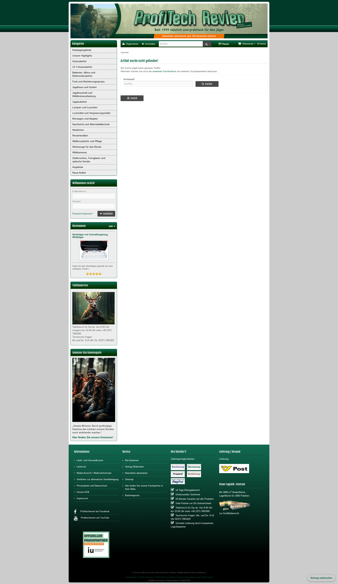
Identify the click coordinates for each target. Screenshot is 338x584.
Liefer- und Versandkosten (90, 460)
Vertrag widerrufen (321, 577)
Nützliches (78, 129)
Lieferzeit (81, 466)
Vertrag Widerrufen (134, 466)
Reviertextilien (80, 135)
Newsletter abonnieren (136, 473)
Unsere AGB (83, 492)
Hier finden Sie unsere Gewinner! (92, 437)
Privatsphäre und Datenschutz (92, 485)
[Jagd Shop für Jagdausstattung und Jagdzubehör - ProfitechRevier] (169, 21)
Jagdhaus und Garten (84, 87)
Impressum (82, 498)
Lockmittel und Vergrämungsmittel (91, 113)
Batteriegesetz (132, 495)
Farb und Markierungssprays (88, 81)
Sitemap (129, 479)
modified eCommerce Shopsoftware (181, 577)
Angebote (77, 167)
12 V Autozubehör (82, 66)
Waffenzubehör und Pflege (87, 141)
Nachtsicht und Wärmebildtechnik (90, 124)
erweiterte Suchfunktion (164, 71)
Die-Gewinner (132, 460)
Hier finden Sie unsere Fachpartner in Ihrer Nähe (144, 487)
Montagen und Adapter (85, 118)
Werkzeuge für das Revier (86, 146)
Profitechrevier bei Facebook (93, 511)
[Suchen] (207, 43)
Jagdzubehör (79, 101)
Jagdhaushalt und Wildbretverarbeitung (84, 94)
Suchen (207, 84)
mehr (112, 226)
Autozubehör (79, 61)
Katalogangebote (81, 50)
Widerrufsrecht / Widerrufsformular (94, 473)
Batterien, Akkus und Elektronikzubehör (83, 74)
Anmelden (106, 213)
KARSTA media (207, 577)
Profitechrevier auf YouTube (94, 517)
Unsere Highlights (82, 55)
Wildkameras (79, 152)
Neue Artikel (79, 172)
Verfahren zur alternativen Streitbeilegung (97, 479)
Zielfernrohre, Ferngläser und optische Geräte (88, 160)
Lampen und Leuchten (85, 107)
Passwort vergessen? (82, 213)
